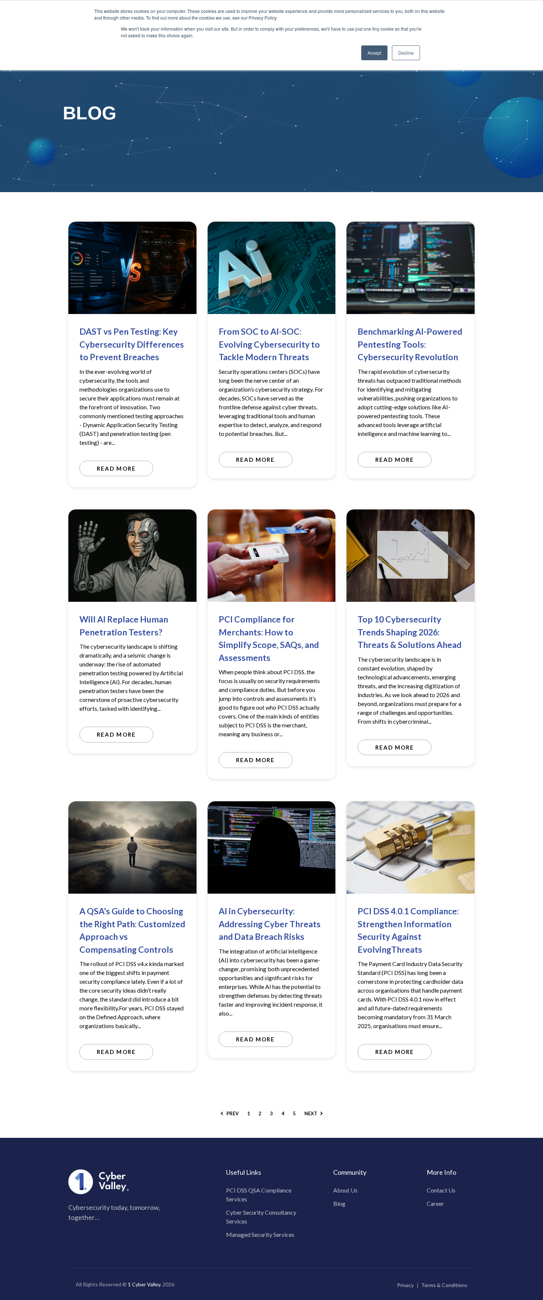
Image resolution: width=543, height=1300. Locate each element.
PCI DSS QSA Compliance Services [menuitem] (258, 1194)
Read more (116, 468)
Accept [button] (374, 53)
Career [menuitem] (435, 1203)
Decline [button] (406, 53)
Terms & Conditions (444, 1285)
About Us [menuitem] (345, 1190)
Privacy (405, 1285)
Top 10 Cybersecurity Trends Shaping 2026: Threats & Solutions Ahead (409, 632)
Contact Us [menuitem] (441, 1190)
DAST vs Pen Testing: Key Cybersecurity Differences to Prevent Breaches (131, 344)
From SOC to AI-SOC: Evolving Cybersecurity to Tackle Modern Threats (269, 344)
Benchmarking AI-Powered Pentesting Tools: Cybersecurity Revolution (410, 344)
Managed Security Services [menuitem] (260, 1234)
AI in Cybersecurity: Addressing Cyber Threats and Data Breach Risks (270, 924)
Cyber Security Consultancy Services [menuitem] (261, 1217)
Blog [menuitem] (339, 1203)
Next (311, 1113)
